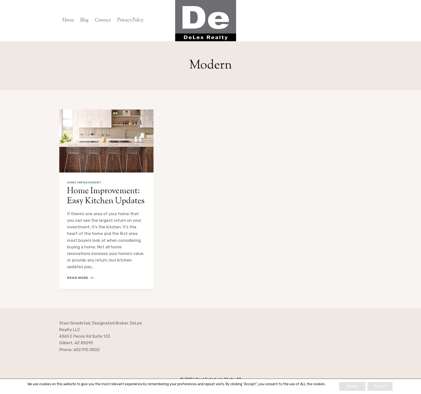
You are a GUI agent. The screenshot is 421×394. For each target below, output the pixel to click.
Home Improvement (84, 182)
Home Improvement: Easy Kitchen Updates (105, 196)
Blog (84, 20)
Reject (380, 386)
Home (68, 20)
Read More (80, 278)
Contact (103, 20)
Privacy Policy (130, 20)
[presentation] (106, 141)
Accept (352, 386)
